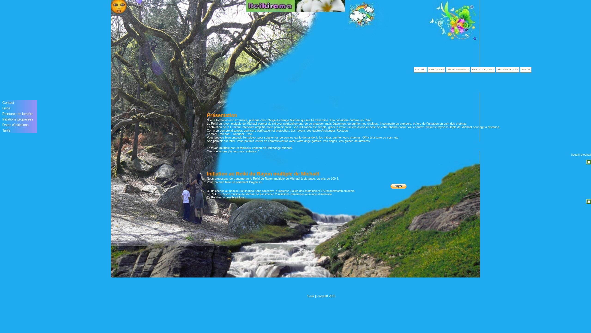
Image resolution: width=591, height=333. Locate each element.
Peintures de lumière (17, 114)
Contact (8, 103)
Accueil (420, 69)
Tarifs (6, 130)
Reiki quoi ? (436, 69)
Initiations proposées (17, 119)
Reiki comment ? (458, 69)
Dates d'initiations (15, 125)
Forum (526, 69)
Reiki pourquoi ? (483, 69)
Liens (6, 108)
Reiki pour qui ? (508, 69)
